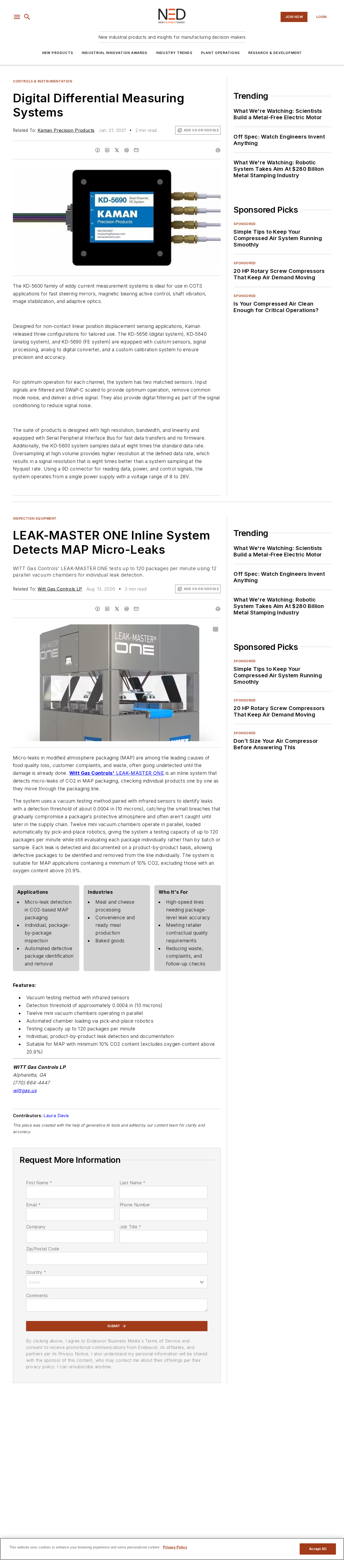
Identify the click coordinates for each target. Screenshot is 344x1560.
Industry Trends (174, 53)
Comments (37, 1295)
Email (33, 1204)
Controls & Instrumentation (42, 81)
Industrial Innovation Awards (115, 53)
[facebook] (97, 150)
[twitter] (117, 150)
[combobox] (116, 1281)
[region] (172, 1549)
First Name (39, 1182)
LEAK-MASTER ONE (140, 773)
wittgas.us (25, 1090)
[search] (27, 17)
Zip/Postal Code (42, 1248)
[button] (17, 17)
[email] (136, 150)
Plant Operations (220, 53)
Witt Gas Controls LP (60, 589)
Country (36, 1272)
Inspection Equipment (35, 518)
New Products (57, 53)
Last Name (133, 1182)
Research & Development (275, 53)
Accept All (317, 1549)
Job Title (130, 1226)
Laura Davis (56, 1115)
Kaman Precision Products (66, 130)
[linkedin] (107, 150)
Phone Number (135, 1204)
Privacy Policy (175, 1547)
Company (36, 1226)
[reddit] (126, 150)
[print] (218, 150)
